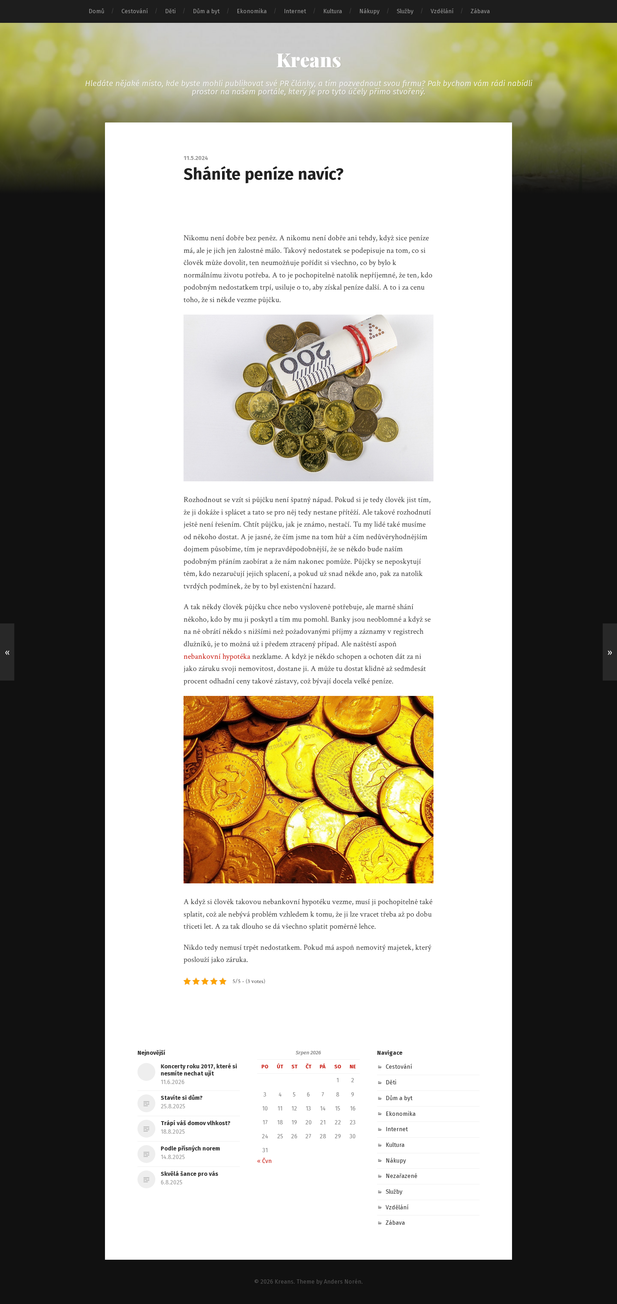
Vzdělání (442, 11)
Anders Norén (342, 1281)
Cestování (134, 11)
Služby (405, 11)
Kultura (332, 11)
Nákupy (369, 11)
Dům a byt (206, 11)
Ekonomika (252, 11)
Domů (96, 11)
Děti (170, 11)
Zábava (480, 11)
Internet (295, 11)
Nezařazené (401, 1176)
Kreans (308, 59)
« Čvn (264, 1161)
